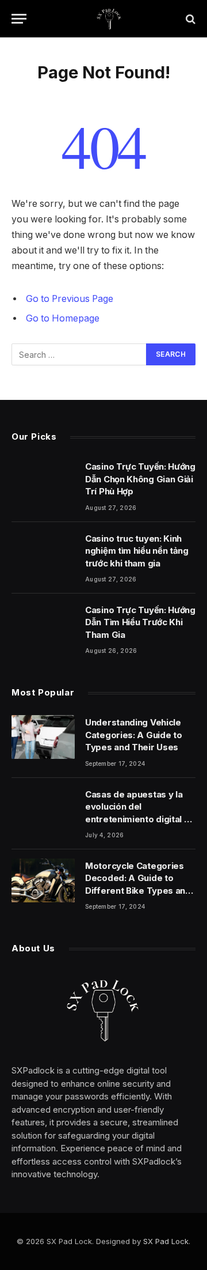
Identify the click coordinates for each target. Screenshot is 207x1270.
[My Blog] (109, 18)
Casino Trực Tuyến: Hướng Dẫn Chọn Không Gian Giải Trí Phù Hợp (140, 479)
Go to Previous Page (69, 298)
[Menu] (19, 19)
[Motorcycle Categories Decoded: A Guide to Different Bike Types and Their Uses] (43, 880)
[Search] (189, 19)
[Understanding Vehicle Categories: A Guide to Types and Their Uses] (43, 737)
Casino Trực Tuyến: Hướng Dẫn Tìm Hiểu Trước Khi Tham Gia (140, 622)
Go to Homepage (62, 318)
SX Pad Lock (166, 1241)
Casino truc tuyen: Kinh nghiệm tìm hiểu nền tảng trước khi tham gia (137, 551)
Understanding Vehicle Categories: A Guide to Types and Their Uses (133, 735)
